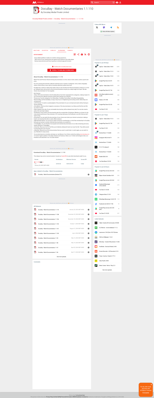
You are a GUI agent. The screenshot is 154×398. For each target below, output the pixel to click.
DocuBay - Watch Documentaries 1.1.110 (48, 209)
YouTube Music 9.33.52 (105, 161)
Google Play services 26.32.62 (106, 180)
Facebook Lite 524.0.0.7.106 (106, 204)
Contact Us (85, 396)
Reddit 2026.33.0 (103, 156)
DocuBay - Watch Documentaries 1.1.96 (48, 252)
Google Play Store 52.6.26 (105, 104)
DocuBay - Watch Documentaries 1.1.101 (48, 228)
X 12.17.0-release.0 (104, 147)
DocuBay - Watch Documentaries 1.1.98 (48, 243)
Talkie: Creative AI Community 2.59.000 (109, 223)
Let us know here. (80, 395)
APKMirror (40, 2)
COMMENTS (70, 50)
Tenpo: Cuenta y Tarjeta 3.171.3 (107, 256)
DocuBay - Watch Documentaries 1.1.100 (48, 233)
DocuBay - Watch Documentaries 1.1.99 (48, 238)
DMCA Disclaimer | (77, 396)
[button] (75, 54)
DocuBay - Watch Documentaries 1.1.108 (48, 214)
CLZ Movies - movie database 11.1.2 (108, 227)
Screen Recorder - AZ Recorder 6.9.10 (108, 251)
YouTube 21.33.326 (104, 189)
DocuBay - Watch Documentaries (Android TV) (50, 174)
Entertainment (38, 54)
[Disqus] (62, 326)
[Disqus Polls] (62, 284)
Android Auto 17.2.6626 (105, 142)
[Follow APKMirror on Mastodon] (104, 28)
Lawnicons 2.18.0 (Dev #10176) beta (108, 232)
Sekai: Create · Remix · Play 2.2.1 (107, 265)
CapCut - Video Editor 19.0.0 (106, 76)
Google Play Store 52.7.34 (105, 90)
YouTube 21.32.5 (103, 109)
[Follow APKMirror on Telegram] (111, 28)
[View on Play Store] (82, 54)
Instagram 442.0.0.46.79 (105, 137)
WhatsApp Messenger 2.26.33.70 (107, 199)
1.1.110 (38, 162)
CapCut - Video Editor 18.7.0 (106, 85)
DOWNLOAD (53, 50)
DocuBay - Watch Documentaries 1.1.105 (48, 224)
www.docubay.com (84, 134)
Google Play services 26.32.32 (106, 170)
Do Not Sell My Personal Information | (63, 396)
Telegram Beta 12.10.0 (105, 194)
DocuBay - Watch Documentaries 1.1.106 (48, 219)
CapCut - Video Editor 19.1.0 (106, 71)
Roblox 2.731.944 (103, 99)
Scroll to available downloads (63, 70)
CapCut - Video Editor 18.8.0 (106, 66)
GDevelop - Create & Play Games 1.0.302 (109, 241)
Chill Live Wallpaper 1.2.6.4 (105, 237)
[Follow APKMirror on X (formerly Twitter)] (97, 28)
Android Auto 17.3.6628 (105, 133)
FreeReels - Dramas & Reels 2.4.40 (107, 246)
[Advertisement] (62, 35)
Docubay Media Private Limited (56, 12)
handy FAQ (64, 156)
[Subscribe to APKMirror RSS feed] (118, 28)
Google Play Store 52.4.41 (105, 80)
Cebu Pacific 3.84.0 (104, 260)
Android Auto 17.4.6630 (105, 151)
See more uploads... (62, 256)
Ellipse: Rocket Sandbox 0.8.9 (106, 175)
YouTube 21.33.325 (104, 213)
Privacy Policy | (50, 396)
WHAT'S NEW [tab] (36, 50)
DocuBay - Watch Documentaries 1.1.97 (48, 247)
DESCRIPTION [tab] (45, 50)
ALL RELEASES (61, 50)
